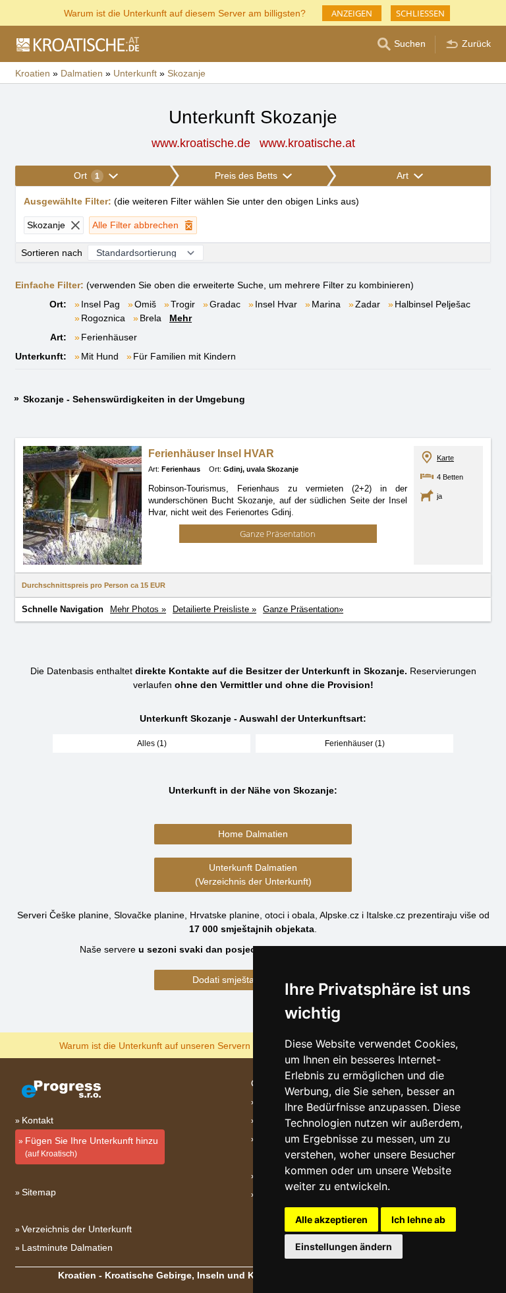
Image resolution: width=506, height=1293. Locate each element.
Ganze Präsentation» (303, 609)
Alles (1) (152, 743)
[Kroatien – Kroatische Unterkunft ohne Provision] (77, 44)
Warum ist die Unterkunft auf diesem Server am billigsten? (185, 12)
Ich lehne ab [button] (418, 1219)
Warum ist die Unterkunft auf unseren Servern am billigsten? (184, 1044)
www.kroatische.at (307, 143)
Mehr (180, 318)
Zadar (367, 304)
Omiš (145, 304)
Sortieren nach (51, 252)
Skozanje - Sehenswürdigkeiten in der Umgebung (134, 399)
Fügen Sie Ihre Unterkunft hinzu (91, 1146)
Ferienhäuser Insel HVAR (211, 453)
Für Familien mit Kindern (184, 356)
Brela (150, 318)
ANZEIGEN (351, 13)
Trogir (183, 304)
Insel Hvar (276, 304)
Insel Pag (100, 304)
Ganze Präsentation (278, 534)
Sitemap (39, 1192)
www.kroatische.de (201, 143)
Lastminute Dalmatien (67, 1247)
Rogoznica (103, 318)
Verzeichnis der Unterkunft (77, 1229)
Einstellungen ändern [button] (343, 1246)
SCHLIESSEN (420, 13)
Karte (445, 458)
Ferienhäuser (109, 337)
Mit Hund (100, 356)
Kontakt (37, 1120)
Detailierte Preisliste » (214, 609)
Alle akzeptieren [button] (331, 1219)
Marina (326, 304)
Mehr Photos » (138, 609)
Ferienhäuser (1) (355, 743)
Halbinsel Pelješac (432, 304)
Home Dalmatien (253, 834)
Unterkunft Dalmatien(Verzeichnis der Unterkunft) (253, 874)
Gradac (225, 304)
